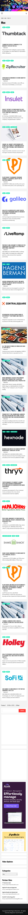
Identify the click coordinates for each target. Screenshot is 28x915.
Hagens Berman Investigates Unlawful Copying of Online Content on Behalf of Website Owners (13, 283)
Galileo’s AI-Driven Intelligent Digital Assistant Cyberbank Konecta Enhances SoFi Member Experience (13, 212)
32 (12, 705)
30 (9, 705)
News (8, 27)
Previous (3, 705)
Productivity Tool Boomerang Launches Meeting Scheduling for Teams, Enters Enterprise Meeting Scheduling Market (13, 415)
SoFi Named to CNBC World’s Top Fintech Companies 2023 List (13, 689)
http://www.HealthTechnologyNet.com (12, 898)
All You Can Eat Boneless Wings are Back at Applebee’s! (13, 347)
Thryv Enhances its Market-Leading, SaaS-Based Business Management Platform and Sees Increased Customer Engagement (13, 484)
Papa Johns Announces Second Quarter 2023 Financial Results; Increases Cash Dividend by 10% (13, 520)
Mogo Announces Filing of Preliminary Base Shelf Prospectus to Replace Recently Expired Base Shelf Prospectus (13, 379)
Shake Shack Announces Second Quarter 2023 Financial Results (13, 553)
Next (18, 705)
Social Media (13, 127)
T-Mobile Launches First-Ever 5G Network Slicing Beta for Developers (12, 621)
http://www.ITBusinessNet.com (10, 884)
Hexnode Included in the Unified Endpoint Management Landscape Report (13, 449)
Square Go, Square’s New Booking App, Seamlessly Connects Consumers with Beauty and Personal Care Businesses (13, 145)
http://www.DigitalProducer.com (10, 889)
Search (22, 710)
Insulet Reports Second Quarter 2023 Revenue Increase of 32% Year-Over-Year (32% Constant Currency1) (13, 111)
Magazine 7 (13, 912)
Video (12, 92)
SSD (12, 60)
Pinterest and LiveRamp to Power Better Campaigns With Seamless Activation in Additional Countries (13, 246)
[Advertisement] (14, 729)
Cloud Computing (6, 536)
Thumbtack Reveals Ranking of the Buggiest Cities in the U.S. (12, 45)
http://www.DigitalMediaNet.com (10, 894)
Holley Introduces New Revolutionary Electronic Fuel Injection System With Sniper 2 (13, 655)
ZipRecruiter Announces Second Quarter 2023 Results (13, 78)
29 (8, 705)
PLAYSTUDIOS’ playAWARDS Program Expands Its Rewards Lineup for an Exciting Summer (12, 178)
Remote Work (14, 431)
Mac (4, 27)
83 (16, 705)
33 (13, 705)
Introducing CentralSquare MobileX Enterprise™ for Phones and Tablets (12, 315)
